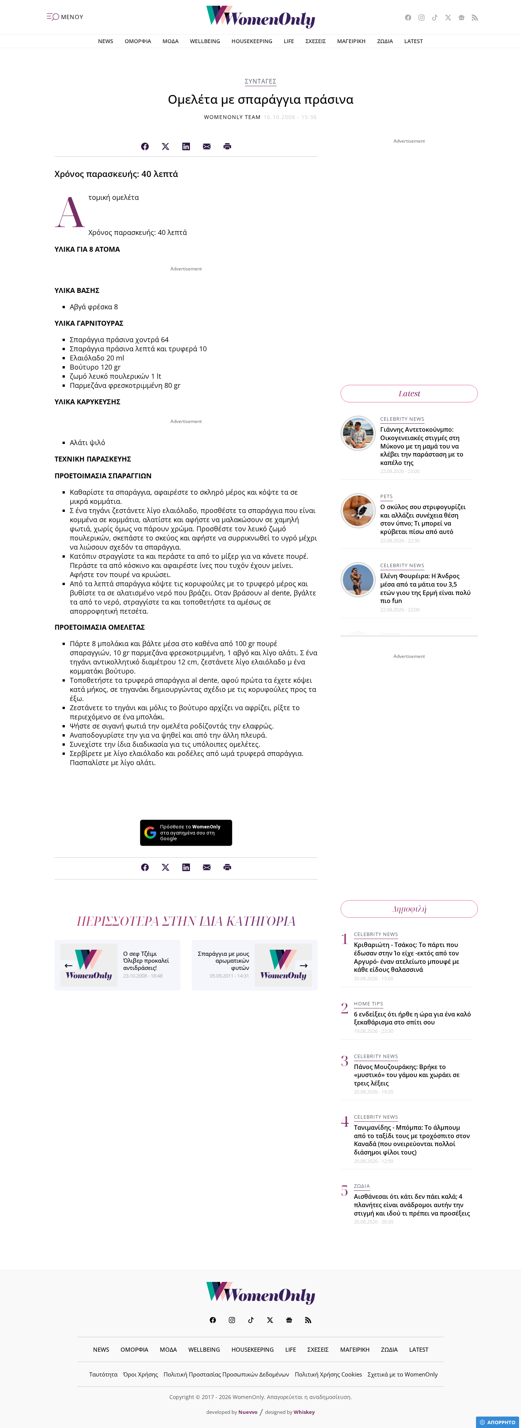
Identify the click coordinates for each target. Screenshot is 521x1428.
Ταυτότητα (103, 1374)
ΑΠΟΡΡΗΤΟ (501, 1422)
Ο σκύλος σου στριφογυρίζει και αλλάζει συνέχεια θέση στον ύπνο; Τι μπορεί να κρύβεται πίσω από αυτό (423, 519)
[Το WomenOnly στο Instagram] (419, 18)
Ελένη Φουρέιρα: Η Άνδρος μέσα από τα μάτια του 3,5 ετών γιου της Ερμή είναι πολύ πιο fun (425, 588)
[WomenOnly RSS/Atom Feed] (472, 18)
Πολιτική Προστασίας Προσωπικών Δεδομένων (226, 1374)
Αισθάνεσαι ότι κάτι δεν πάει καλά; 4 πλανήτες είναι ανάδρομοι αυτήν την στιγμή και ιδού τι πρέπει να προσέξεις (412, 1204)
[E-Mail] (206, 147)
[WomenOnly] (260, 17)
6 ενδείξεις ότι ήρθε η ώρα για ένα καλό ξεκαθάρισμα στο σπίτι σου (412, 1018)
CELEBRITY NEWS (402, 418)
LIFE (289, 41)
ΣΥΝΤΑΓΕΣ (261, 81)
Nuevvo (247, 1412)
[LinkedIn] (186, 147)
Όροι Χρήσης (140, 1374)
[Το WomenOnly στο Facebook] (405, 18)
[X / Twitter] (165, 147)
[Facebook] (144, 147)
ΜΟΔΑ (170, 41)
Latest (409, 393)
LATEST (413, 41)
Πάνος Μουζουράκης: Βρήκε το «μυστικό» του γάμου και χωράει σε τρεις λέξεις (407, 1075)
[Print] (227, 147)
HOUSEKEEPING (252, 41)
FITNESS (391, 634)
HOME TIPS (368, 1003)
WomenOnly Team (232, 117)
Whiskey (304, 1412)
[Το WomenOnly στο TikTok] (432, 18)
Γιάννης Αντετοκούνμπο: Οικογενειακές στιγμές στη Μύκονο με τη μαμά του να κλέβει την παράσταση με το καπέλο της (421, 445)
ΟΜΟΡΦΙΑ (138, 41)
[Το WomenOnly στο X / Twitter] (445, 18)
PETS (386, 496)
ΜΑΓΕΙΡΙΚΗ (351, 41)
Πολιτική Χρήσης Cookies (328, 1374)
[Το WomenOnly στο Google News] (459, 18)
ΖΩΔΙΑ (385, 41)
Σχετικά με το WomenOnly (403, 1374)
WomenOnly (260, 1293)
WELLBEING (205, 41)
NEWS (105, 41)
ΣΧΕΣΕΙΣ (316, 41)
